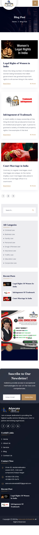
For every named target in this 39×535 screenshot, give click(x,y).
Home (14, 22)
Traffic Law (9, 255)
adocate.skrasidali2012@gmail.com (18, 483)
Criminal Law (10, 230)
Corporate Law (11, 263)
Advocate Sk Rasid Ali (26, 519)
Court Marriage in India (15, 166)
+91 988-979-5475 (12, 479)
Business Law (10, 234)
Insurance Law (10, 251)
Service (6, 447)
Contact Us (7, 456)
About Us (6, 443)
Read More (7, 84)
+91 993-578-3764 (12, 477)
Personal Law (10, 243)
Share (34, 84)
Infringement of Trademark (17, 114)
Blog (5, 451)
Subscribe (29, 397)
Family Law (9, 238)
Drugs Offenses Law (12, 247)
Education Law (10, 259)
